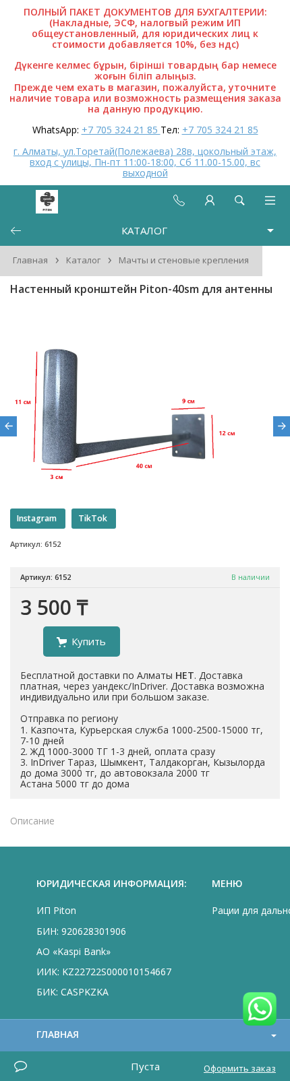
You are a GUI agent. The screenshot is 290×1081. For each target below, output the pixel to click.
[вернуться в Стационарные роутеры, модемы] (15, 231)
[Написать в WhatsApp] (260, 1010)
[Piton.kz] (35, 200)
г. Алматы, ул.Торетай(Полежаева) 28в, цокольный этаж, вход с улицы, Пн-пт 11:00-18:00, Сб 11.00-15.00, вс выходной (145, 162)
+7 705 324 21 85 (121, 129)
